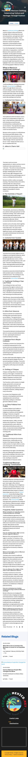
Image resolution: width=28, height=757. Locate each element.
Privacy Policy (8, 754)
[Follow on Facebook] (14, 627)
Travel (16, 23)
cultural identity (11, 86)
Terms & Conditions (18, 754)
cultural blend (14, 278)
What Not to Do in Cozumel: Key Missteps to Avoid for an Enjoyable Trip (14, 647)
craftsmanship (15, 499)
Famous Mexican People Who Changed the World (12, 670)
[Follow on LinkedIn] (20, 627)
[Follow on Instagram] (22, 627)
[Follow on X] (17, 627)
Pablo (6, 656)
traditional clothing (13, 30)
